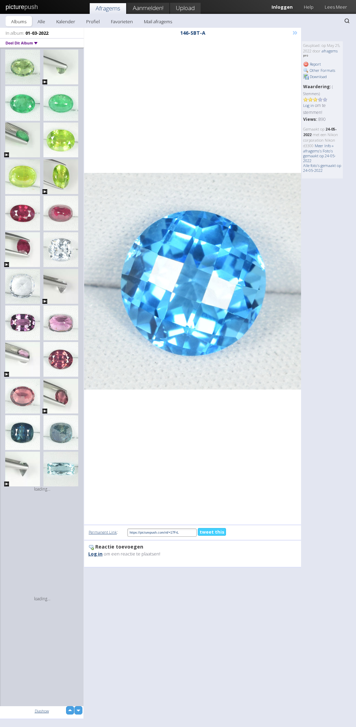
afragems (330, 50)
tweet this (212, 532)
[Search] (347, 20)
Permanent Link (103, 532)
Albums (18, 21)
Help (309, 7)
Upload (185, 8)
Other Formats (322, 70)
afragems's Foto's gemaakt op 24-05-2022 (319, 155)
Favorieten (122, 21)
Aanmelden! (148, 8)
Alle (41, 21)
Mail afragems (158, 21)
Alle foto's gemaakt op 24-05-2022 (322, 168)
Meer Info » (324, 145)
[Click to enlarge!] (192, 281)
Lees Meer (336, 7)
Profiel (93, 21)
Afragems (108, 8)
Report (315, 64)
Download (318, 76)
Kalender (65, 21)
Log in (308, 105)
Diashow (42, 710)
